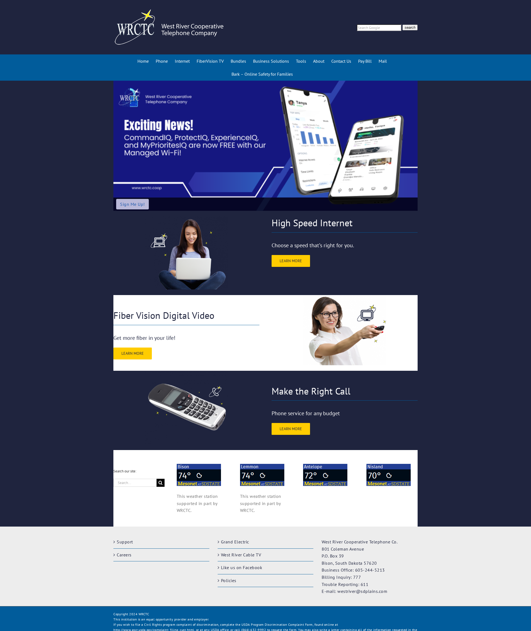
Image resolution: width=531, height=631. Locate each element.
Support (125, 542)
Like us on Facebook (241, 567)
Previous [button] (119, 145)
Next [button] (411, 145)
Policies (228, 580)
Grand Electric (235, 542)
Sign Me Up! (132, 204)
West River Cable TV (241, 555)
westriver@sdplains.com (362, 591)
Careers (124, 555)
